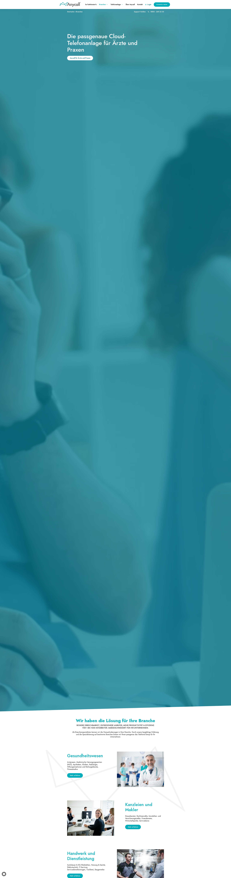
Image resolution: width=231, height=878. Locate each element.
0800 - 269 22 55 (157, 12)
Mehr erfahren (75, 775)
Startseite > (71, 12)
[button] (4, 874)
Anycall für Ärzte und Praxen (80, 58)
